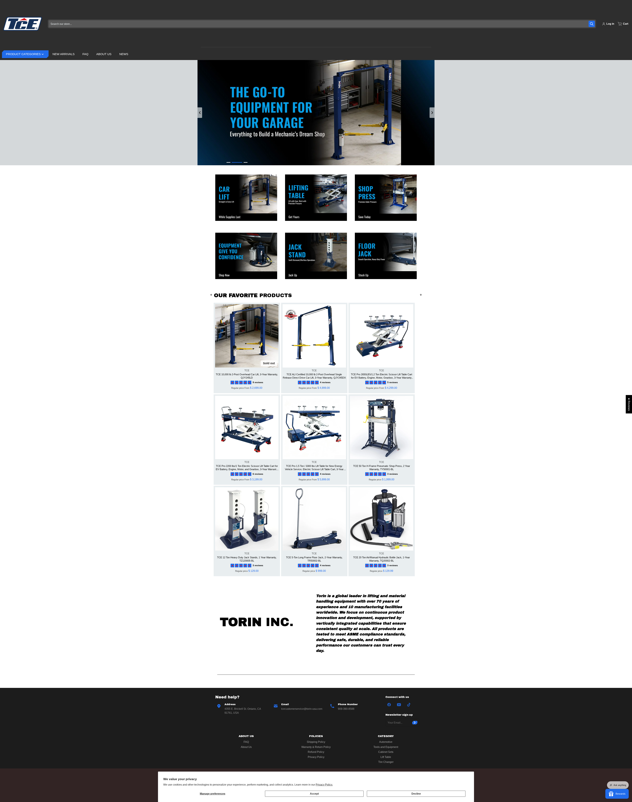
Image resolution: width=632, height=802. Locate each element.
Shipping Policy (316, 741)
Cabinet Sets (385, 752)
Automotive (385, 741)
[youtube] (399, 704)
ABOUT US (246, 736)
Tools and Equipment (385, 747)
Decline (416, 793)
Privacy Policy (316, 757)
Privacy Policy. (324, 784)
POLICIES (316, 736)
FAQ (246, 741)
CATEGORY (386, 736)
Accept (314, 793)
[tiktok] (408, 704)
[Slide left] (200, 112)
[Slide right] (432, 112)
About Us (246, 747)
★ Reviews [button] (629, 404)
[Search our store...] (592, 24)
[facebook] (389, 704)
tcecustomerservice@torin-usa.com (301, 708)
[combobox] (321, 24)
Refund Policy (316, 752)
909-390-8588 (346, 708)
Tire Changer (386, 762)
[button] (242, 382)
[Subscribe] (414, 722)
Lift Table (386, 757)
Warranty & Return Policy (316, 747)
